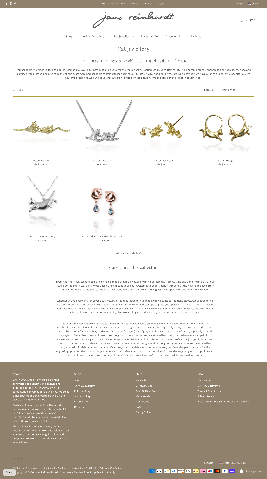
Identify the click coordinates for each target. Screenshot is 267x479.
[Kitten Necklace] (102, 128)
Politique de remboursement (28, 468)
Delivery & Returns (208, 385)
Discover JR (173, 36)
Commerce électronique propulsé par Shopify (87, 472)
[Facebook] (6, 4)
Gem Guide (142, 401)
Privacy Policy (205, 396)
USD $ (255, 4)
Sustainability (150, 36)
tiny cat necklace (130, 323)
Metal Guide (143, 396)
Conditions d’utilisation (86, 468)
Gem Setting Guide (147, 391)
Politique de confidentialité (58, 468)
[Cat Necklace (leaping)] (41, 204)
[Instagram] (11, 4)
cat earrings (107, 323)
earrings (104, 281)
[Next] (192, 3)
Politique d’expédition (111, 468)
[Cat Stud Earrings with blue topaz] (102, 204)
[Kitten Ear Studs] (164, 128)
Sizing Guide (143, 412)
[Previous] (74, 3)
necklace (79, 281)
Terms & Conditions (209, 391)
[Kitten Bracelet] (41, 128)
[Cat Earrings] (225, 128)
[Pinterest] (15, 4)
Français (240, 4)
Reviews (195, 36)
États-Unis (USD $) (234, 462)
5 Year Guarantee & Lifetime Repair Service (223, 401)
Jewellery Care (145, 385)
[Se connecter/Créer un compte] (246, 20)
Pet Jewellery (123, 36)
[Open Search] (241, 20)
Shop (69, 36)
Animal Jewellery (93, 36)
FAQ (138, 407)
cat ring (67, 281)
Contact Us (204, 380)
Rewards (141, 380)
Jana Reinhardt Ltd (46, 472)
